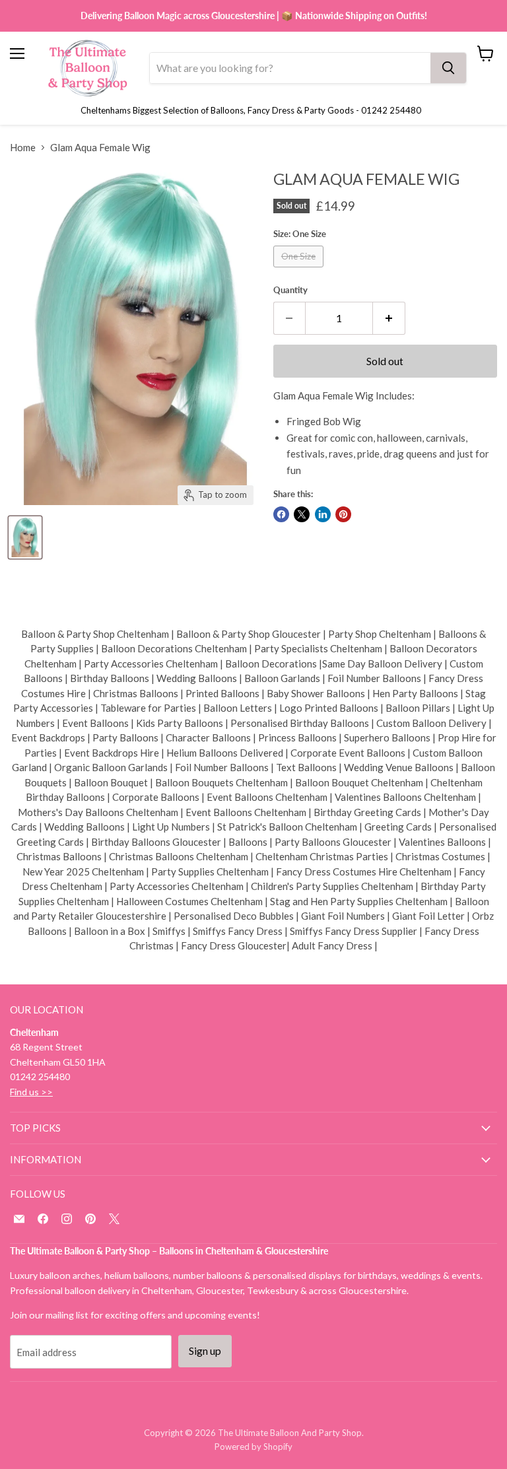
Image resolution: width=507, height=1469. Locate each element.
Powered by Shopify (253, 1446)
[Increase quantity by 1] (389, 318)
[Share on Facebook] (281, 514)
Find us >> (31, 1091)
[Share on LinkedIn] (323, 514)
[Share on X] (302, 514)
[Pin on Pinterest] (343, 514)
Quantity (290, 290)
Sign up (205, 1350)
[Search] (448, 68)
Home (23, 147)
